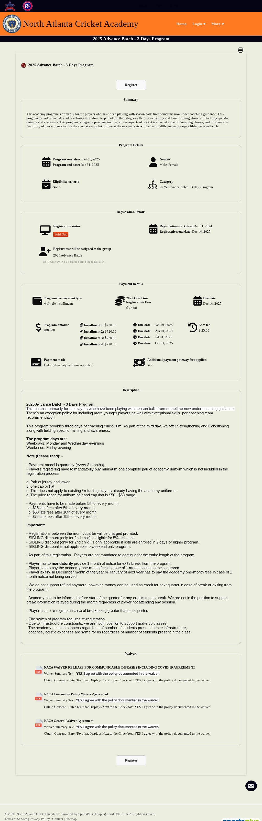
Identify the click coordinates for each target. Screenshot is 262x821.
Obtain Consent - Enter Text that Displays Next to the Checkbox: (89, 680)
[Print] (241, 50)
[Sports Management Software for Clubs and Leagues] (239, 819)
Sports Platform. (118, 814)
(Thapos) (100, 814)
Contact (57, 819)
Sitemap (71, 819)
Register (131, 85)
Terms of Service (16, 819)
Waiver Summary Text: (59, 673)
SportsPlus (85, 814)
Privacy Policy (40, 819)
